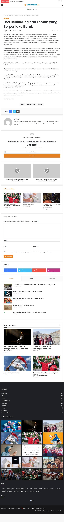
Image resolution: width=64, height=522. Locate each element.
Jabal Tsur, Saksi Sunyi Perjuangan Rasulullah (21, 1)
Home (6, 15)
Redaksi (8, 30)
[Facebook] (10, 111)
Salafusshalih (42, 508)
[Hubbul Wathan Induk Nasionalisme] (8, 307)
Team (52, 510)
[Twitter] (14, 111)
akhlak (8, 488)
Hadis (3, 398)
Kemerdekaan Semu (12, 373)
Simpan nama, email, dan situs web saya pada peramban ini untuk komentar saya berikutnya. (28, 252)
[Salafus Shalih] (32, 5)
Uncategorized (5, 412)
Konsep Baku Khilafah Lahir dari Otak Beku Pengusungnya (29, 312)
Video (4, 405)
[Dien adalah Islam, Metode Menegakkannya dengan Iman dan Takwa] (17, 337)
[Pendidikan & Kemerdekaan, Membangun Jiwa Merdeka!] (53, 450)
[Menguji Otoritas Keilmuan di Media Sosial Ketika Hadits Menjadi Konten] (11, 450)
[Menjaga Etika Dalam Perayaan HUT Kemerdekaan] (12, 198)
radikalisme (9, 491)
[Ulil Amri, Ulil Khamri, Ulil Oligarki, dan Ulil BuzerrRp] (8, 294)
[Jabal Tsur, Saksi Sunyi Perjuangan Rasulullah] (46, 337)
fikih (27, 488)
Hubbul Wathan (6, 400)
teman (40, 104)
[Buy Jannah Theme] (32, 9)
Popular (11, 278)
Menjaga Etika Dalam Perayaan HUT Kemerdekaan (12, 204)
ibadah (40, 488)
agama (3, 488)
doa (23, 104)
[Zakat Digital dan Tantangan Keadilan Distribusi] (11, 462)
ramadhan (16, 491)
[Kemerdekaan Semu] (17, 363)
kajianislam (57, 488)
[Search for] (62, 5)
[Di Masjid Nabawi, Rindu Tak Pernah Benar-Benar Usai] (53, 462)
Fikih (3, 395)
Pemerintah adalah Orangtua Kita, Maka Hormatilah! (28, 298)
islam (51, 488)
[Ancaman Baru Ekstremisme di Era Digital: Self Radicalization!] (51, 198)
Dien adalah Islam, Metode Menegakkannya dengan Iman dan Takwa (16, 348)
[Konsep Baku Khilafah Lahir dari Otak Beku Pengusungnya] (8, 314)
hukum (35, 488)
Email (5, 246)
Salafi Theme (26, 508)
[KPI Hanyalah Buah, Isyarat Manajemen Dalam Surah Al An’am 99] (32, 450)
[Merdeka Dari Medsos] (11, 426)
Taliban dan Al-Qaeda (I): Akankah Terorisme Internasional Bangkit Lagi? (34, 284)
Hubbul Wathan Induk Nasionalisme (23, 305)
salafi (22, 491)
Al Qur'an (4, 393)
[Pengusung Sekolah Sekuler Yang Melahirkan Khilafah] (53, 474)
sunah (26, 491)
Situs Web (35, 246)
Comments (52, 278)
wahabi (37, 491)
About (48, 510)
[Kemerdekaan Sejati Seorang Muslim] (53, 438)
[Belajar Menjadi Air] (32, 198)
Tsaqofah (11, 15)
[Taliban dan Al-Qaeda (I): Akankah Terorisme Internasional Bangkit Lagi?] (8, 287)
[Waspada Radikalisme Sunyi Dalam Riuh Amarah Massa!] (32, 474)
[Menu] (2, 5)
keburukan (31, 104)
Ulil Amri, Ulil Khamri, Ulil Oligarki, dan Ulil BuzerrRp (27, 291)
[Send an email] (10, 30)
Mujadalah (4, 403)
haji (31, 488)
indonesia (46, 488)
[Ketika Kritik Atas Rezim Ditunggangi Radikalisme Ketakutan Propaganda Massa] (11, 474)
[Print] (18, 111)
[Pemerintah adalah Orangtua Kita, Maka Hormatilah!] (8, 300)
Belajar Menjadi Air (28, 204)
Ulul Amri (4, 410)
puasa (3, 491)
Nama (5, 240)
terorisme (32, 491)
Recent (31, 278)
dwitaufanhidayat (20, 488)
